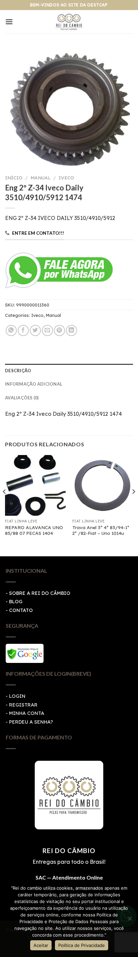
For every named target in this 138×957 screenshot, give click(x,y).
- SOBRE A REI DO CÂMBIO (38, 593)
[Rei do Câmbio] (69, 22)
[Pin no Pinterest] (59, 330)
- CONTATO (19, 610)
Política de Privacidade (81, 945)
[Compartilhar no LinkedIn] (71, 330)
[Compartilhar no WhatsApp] (11, 330)
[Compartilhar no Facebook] (23, 330)
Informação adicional (33, 384)
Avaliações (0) (22, 397)
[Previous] (4, 505)
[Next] (133, 505)
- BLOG (14, 602)
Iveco (66, 177)
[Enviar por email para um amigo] (47, 330)
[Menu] (9, 21)
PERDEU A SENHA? (31, 722)
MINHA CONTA (26, 713)
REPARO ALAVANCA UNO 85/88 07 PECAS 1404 (34, 530)
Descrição (18, 370)
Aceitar (40, 945)
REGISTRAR (23, 705)
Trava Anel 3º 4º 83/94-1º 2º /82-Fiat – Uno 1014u (100, 530)
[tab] (69, 370)
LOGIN (17, 696)
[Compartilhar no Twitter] (35, 330)
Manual (40, 177)
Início (13, 177)
